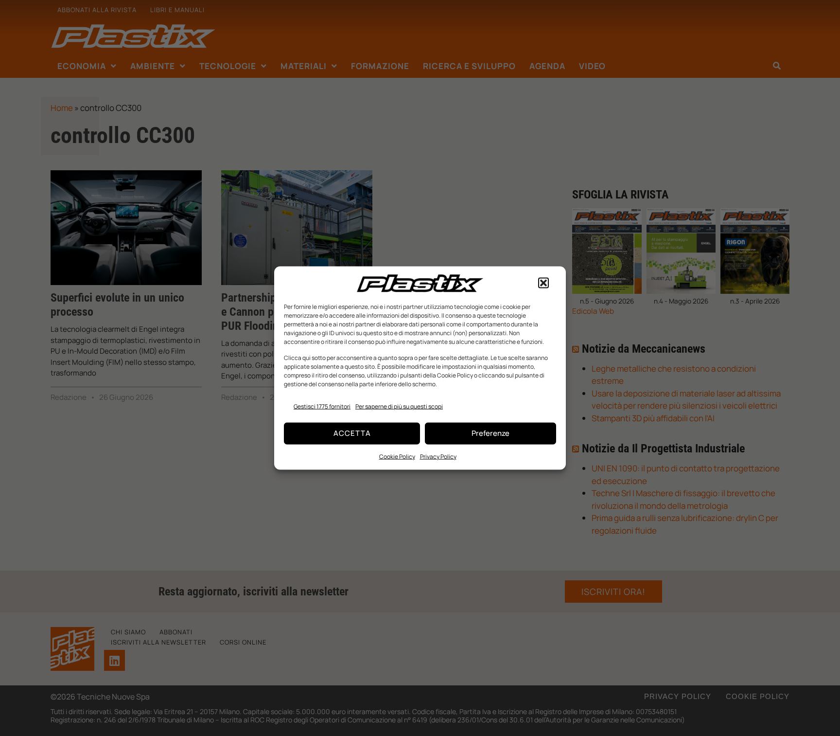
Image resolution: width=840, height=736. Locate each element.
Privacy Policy (438, 456)
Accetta (352, 433)
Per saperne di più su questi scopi (399, 406)
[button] (543, 283)
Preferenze (490, 433)
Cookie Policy (397, 456)
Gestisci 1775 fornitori (322, 406)
